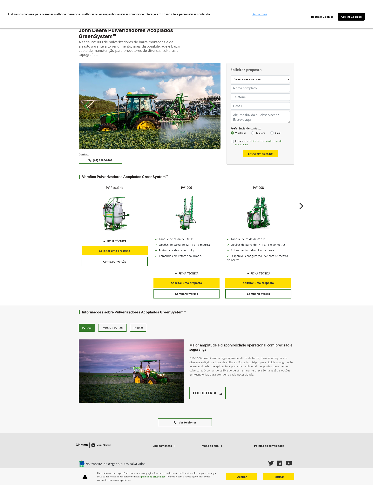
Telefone (260, 132)
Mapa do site (210, 445)
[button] (87, 106)
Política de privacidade (269, 445)
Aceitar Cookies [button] (351, 16)
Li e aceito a (258, 142)
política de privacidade (153, 476)
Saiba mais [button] (259, 14)
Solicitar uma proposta (114, 250)
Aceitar (242, 477)
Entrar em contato (260, 153)
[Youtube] (290, 463)
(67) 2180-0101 (102, 160)
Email (278, 132)
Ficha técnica (116, 241)
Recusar (279, 477)
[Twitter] (272, 463)
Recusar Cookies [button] (322, 16)
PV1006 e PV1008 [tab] (112, 328)
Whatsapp (240, 132)
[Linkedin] (281, 463)
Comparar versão (114, 261)
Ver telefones (187, 422)
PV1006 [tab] (87, 328)
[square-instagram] (263, 463)
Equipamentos (162, 445)
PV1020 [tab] (138, 328)
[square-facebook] (255, 463)
